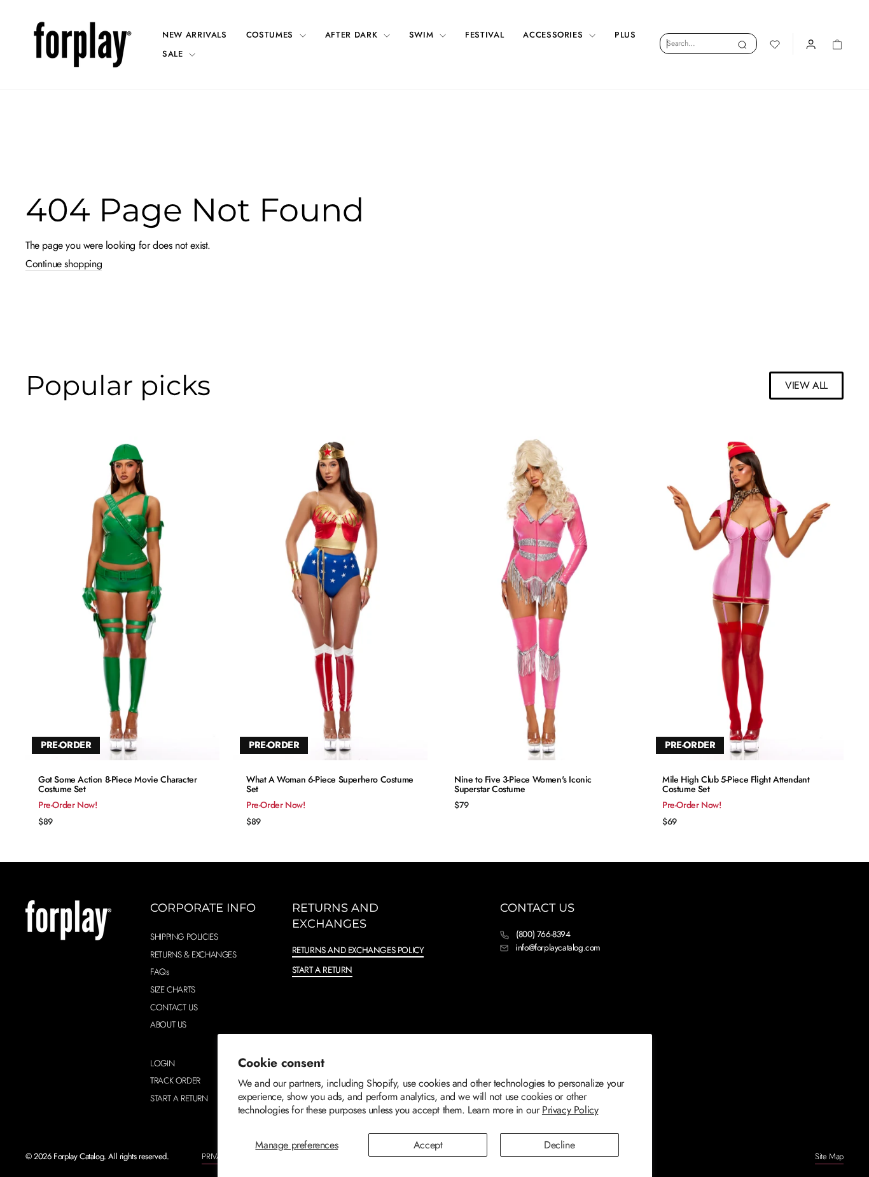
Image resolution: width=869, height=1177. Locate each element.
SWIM (422, 35)
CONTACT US (173, 1007)
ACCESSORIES (554, 35)
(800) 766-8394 (543, 934)
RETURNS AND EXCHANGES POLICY (358, 950)
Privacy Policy (570, 1110)
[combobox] (708, 43)
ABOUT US (168, 1024)
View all (806, 385)
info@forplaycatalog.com (558, 947)
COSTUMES (271, 35)
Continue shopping (63, 264)
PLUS (625, 35)
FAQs (159, 971)
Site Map (829, 1156)
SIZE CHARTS (172, 989)
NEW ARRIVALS (194, 35)
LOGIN (162, 1063)
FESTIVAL (484, 35)
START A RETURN (178, 1098)
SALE (174, 54)
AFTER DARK (352, 35)
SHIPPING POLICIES (184, 936)
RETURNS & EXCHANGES (193, 954)
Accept (428, 1145)
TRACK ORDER (175, 1080)
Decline (559, 1145)
